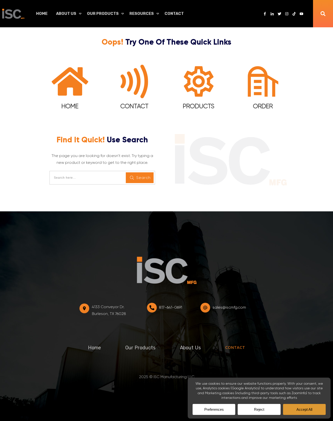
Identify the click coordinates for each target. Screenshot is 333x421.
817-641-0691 (170, 307)
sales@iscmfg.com (229, 307)
